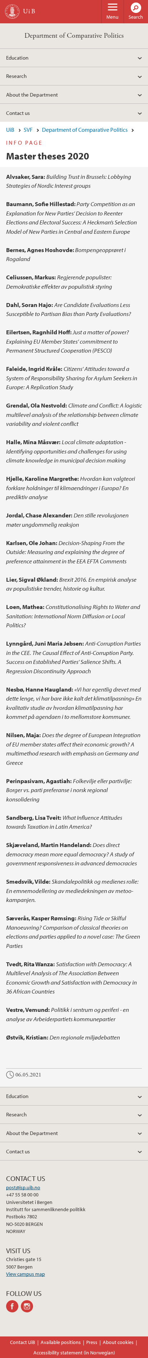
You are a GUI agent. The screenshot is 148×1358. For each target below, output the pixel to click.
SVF (28, 129)
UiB (10, 129)
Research (16, 75)
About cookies (118, 1342)
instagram (28, 1306)
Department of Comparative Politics (74, 35)
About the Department (32, 94)
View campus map (25, 1274)
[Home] (12, 11)
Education (17, 57)
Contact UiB (22, 1342)
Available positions (61, 1342)
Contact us (18, 112)
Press (91, 1342)
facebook (13, 1306)
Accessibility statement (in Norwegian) (74, 1352)
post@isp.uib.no (23, 1187)
